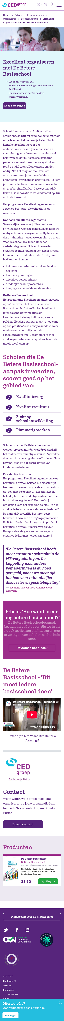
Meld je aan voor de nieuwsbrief (32, 916)
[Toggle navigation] (59, 5)
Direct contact (23, 824)
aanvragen (10, 1015)
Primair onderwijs (37, 14)
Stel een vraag (14, 105)
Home (6, 14)
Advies (18, 14)
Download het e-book (32, 647)
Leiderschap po (30, 18)
